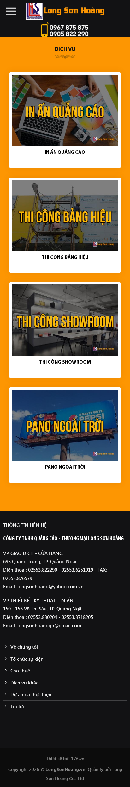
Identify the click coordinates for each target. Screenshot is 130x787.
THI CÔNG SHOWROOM (65, 362)
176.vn (77, 758)
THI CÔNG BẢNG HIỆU (65, 257)
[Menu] (11, 11)
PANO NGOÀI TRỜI (65, 467)
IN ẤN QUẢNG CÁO (65, 152)
